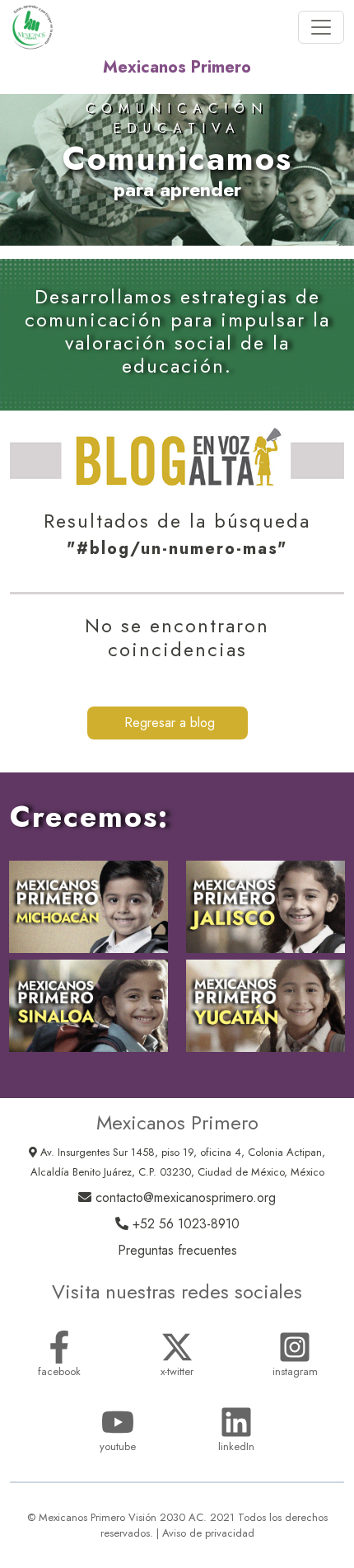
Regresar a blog (167, 722)
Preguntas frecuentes (177, 1250)
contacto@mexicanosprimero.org (183, 1197)
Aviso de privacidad (208, 1533)
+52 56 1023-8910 (184, 1223)
